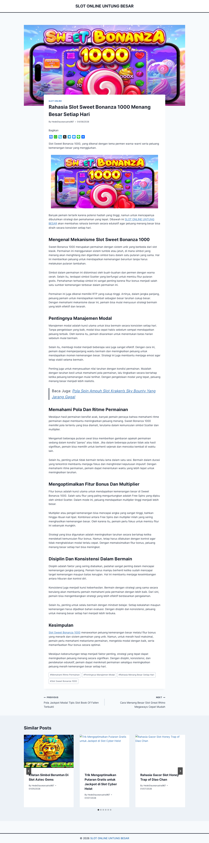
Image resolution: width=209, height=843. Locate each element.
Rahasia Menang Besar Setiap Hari (136, 674)
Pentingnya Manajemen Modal (99, 674)
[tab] (98, 810)
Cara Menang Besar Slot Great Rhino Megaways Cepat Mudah (142, 702)
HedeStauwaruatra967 (63, 121)
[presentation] (49, 751)
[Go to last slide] (28, 771)
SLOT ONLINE (55, 101)
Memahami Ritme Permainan (65, 674)
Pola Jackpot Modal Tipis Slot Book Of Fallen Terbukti (71, 702)
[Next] (180, 771)
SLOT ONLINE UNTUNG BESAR (109, 838)
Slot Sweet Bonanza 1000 (64, 632)
